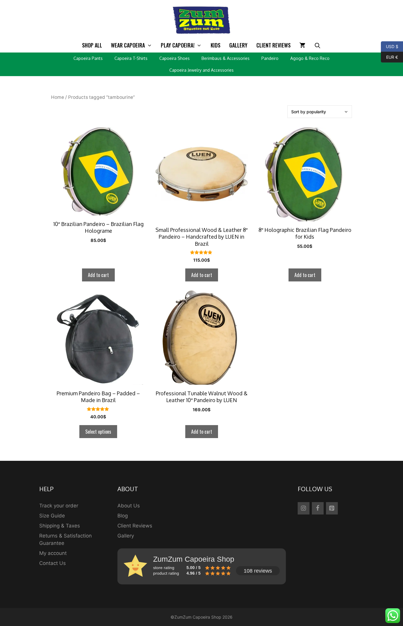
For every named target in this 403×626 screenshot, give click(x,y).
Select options (98, 431)
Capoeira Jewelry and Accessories (201, 70)
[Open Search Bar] (317, 45)
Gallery (238, 45)
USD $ (389, 46)
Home (57, 97)
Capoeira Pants (88, 58)
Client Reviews (273, 45)
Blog (122, 516)
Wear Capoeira (128, 45)
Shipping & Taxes (59, 526)
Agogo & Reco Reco (310, 58)
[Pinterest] (332, 508)
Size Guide (52, 516)
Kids (215, 45)
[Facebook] (318, 508)
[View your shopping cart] (302, 45)
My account (53, 553)
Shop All (92, 45)
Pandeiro (270, 58)
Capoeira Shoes (174, 58)
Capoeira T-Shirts (131, 58)
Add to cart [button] (98, 274)
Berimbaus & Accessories (226, 58)
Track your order (58, 506)
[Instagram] (303, 508)
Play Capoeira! (177, 45)
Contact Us (52, 563)
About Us (128, 506)
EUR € (389, 57)
